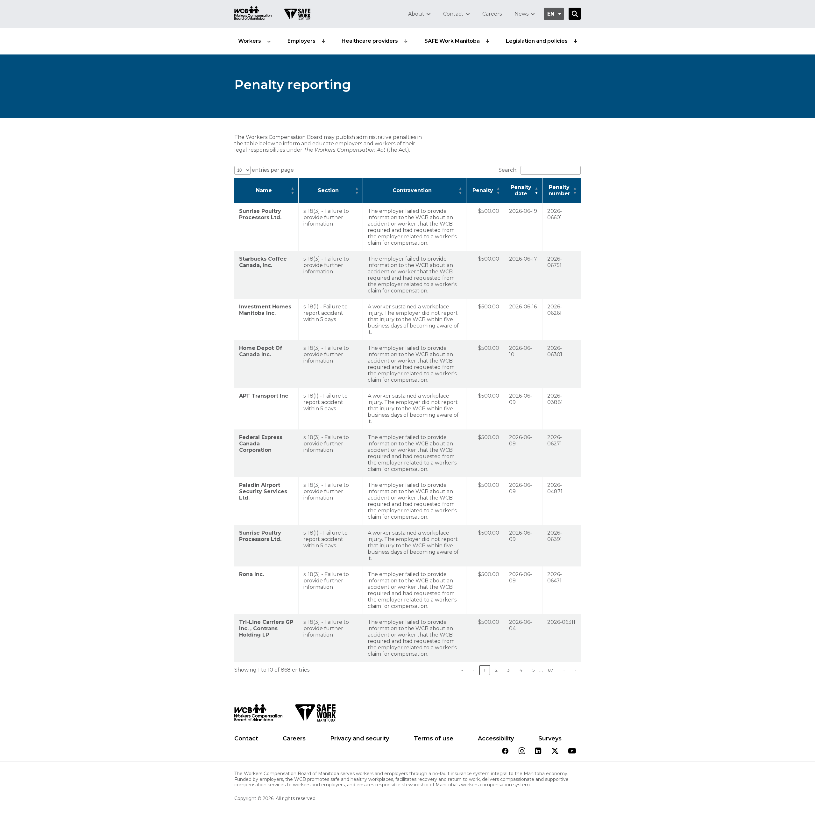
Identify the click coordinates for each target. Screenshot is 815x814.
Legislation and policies (537, 41)
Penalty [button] (482, 190)
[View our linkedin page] (538, 751)
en (550, 14)
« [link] (462, 670)
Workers (249, 41)
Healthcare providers (370, 41)
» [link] (575, 670)
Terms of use (433, 738)
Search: (508, 170)
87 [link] (550, 670)
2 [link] (496, 670)
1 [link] (484, 670)
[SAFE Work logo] (315, 714)
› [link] (563, 670)
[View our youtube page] (572, 751)
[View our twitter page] (555, 751)
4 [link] (521, 670)
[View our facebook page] (505, 751)
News (521, 14)
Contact (453, 14)
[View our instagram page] (522, 751)
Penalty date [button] (521, 190)
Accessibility (496, 738)
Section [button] (328, 190)
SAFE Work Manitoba (452, 41)
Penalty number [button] (559, 190)
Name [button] (264, 190)
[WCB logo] (258, 714)
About (416, 14)
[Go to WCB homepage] (253, 13)
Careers (492, 14)
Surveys (550, 738)
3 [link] (508, 670)
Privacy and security (359, 738)
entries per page (272, 170)
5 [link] (533, 670)
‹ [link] (473, 670)
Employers (301, 41)
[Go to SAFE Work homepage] (297, 15)
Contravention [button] (412, 190)
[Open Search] (575, 14)
